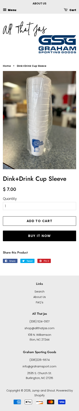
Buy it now (39, 235)
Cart (72, 10)
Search (39, 291)
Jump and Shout (43, 390)
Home (7, 66)
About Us (39, 297)
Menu (11, 10)
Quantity (10, 198)
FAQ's (39, 302)
